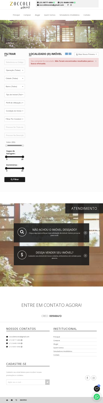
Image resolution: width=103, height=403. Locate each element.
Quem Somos (49, 15)
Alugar (37, 15)
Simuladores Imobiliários (70, 15)
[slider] (6, 145)
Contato (87, 15)
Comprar (27, 15)
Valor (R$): (11, 142)
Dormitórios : (12, 165)
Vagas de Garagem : (11, 152)
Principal (16, 15)
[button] (14, 70)
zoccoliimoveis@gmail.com (19, 337)
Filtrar (16, 179)
